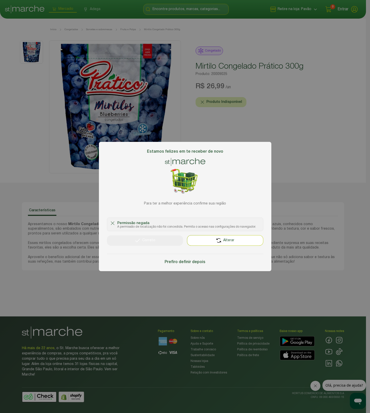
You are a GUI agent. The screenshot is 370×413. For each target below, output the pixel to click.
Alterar (228, 240)
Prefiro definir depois (185, 262)
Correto (148, 240)
